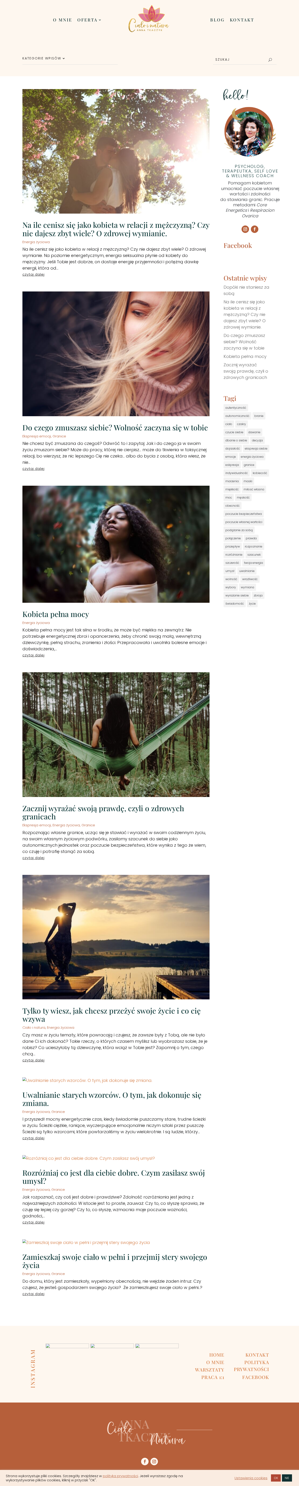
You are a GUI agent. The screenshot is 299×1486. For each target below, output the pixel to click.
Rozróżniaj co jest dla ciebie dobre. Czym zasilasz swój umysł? (113, 1176)
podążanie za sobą (239, 530)
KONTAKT (242, 20)
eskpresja (232, 465)
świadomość (234, 604)
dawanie (254, 432)
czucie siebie (234, 432)
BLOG (217, 20)
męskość (243, 497)
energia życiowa (252, 457)
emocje (230, 457)
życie (252, 604)
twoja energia (253, 563)
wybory (230, 587)
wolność (231, 579)
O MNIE (62, 20)
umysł (229, 571)
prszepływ (232, 546)
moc (228, 497)
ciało (228, 424)
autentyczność (235, 408)
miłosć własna (254, 489)
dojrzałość (232, 448)
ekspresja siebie (256, 448)
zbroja (258, 595)
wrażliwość (250, 579)
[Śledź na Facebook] (254, 229)
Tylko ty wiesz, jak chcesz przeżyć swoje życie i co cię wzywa (111, 1014)
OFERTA (87, 20)
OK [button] (276, 1478)
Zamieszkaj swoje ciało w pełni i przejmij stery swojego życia (114, 1261)
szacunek (254, 555)
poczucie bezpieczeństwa (243, 514)
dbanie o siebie (236, 440)
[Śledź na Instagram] (245, 229)
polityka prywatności (120, 1476)
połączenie (233, 538)
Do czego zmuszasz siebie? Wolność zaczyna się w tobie (115, 427)
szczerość (232, 563)
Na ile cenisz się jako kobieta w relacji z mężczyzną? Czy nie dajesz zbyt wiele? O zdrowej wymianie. (115, 229)
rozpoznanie (253, 546)
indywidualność (236, 473)
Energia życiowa (36, 241)
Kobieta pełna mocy (55, 614)
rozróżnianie (233, 555)
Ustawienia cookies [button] (251, 1478)
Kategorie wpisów (41, 59)
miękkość (232, 489)
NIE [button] (287, 1478)
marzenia (232, 481)
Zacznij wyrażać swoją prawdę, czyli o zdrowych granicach (103, 812)
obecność (232, 506)
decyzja (257, 440)
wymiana (247, 587)
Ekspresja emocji (36, 436)
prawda (251, 538)
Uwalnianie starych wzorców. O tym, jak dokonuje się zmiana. (111, 1099)
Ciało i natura (33, 1027)
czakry (241, 424)
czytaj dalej (33, 274)
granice (249, 465)
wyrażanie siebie (237, 595)
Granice (59, 436)
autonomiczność (237, 416)
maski (248, 481)
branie (258, 416)
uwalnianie (247, 571)
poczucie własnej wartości (243, 522)
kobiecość (260, 473)
